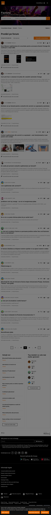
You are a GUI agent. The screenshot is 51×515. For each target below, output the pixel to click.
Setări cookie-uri (5, 512)
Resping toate (45, 512)
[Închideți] (48, 507)
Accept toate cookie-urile (34, 512)
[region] (25, 510)
